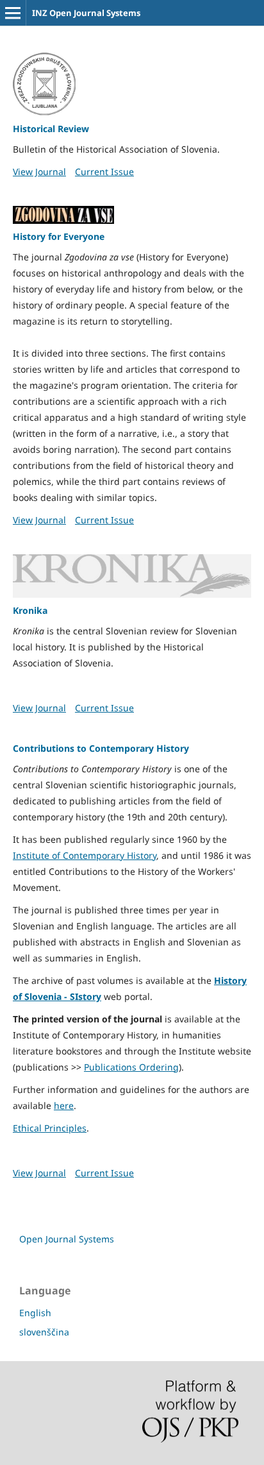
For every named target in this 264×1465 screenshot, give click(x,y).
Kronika (30, 610)
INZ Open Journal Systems (86, 13)
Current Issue (104, 171)
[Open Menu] (13, 13)
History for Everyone (58, 236)
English (35, 1313)
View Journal (39, 171)
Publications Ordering (131, 1067)
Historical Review (51, 129)
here (64, 1105)
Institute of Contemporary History (84, 855)
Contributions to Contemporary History (101, 748)
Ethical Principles (50, 1128)
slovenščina (44, 1332)
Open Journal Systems (66, 1239)
